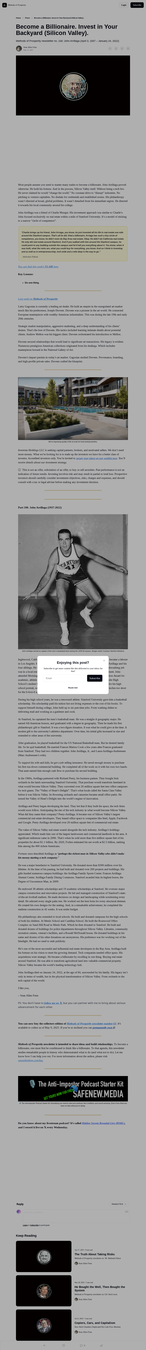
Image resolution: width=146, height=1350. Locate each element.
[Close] (104, 660)
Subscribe (94, 678)
